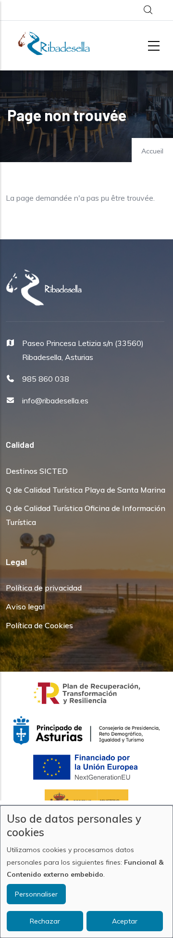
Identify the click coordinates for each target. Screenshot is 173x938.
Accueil (152, 151)
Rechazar (45, 921)
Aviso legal (25, 606)
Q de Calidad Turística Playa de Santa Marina (85, 490)
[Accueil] (54, 43)
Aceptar (124, 921)
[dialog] (86, 871)
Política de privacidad (44, 588)
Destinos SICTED (37, 471)
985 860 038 (45, 379)
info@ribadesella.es (55, 400)
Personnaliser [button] (36, 894)
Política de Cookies (39, 625)
